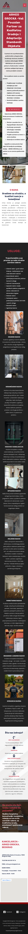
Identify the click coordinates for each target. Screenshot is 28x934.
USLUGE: (14, 251)
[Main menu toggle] (25, 5)
